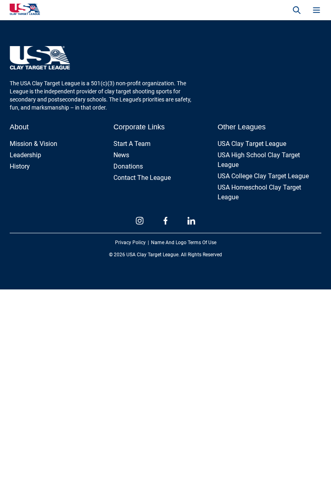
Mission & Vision (33, 144)
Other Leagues (242, 127)
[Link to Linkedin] (191, 221)
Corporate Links (139, 127)
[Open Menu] (316, 10)
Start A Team (132, 144)
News (121, 155)
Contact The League (142, 178)
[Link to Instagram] (140, 221)
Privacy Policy (130, 242)
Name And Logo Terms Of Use (183, 242)
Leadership (25, 155)
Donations (128, 166)
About (19, 127)
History (20, 166)
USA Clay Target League (252, 144)
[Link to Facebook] (165, 221)
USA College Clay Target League (263, 176)
